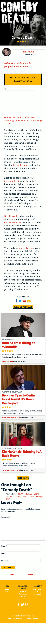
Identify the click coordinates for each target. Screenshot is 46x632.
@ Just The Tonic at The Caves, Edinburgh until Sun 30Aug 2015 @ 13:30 (23, 120)
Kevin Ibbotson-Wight (11, 417)
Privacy (23, 591)
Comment (5, 517)
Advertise (23, 593)
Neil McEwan (28, 51)
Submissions (38, 594)
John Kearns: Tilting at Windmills (18, 345)
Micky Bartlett (26, 248)
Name (4, 546)
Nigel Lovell (10, 216)
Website (4, 560)
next (11, 574)
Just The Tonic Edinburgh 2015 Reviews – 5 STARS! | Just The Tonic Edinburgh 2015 (24, 496)
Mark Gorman (7, 361)
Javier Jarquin (20, 165)
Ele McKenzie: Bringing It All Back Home (23, 453)
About (7, 589)
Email (4, 553)
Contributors (38, 589)
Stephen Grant (11, 181)
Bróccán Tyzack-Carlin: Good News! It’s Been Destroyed (18, 399)
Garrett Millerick (13, 222)
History (8, 591)
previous (32, 574)
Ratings (38, 591)
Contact (23, 596)
